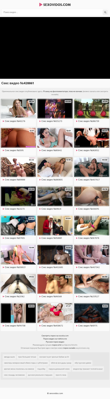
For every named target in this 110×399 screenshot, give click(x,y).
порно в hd (56, 344)
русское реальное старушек (40, 374)
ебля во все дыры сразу (61, 362)
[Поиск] (105, 12)
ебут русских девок (83, 362)
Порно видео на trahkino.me (55, 338)
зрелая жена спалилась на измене (19, 368)
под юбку (41, 368)
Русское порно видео (55, 341)
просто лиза (61, 374)
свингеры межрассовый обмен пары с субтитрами (26, 362)
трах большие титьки (27, 356)
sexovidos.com (56, 5)
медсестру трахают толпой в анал (88, 368)
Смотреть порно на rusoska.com (55, 335)
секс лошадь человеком (14, 374)
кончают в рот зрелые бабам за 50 (54, 356)
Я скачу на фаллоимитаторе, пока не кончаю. (62, 91)
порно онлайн (69, 348)
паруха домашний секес (59, 368)
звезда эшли (9, 356)
